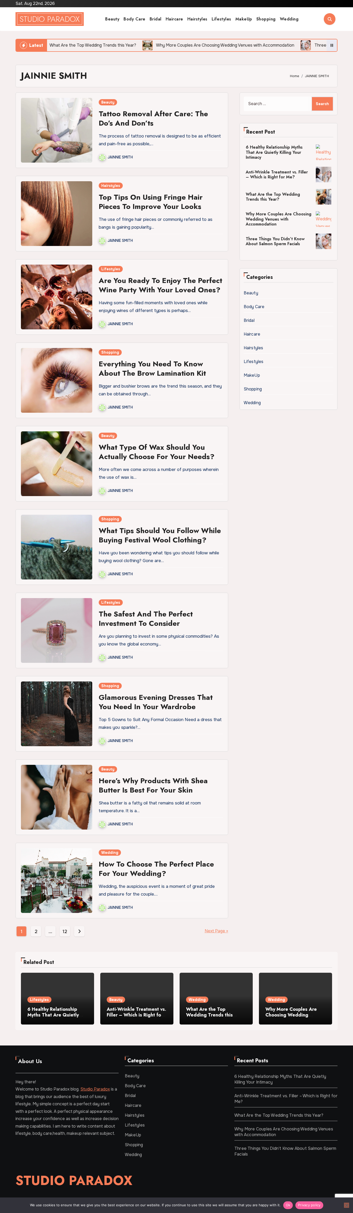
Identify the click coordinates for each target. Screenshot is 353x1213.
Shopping (266, 19)
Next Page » (216, 931)
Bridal (156, 19)
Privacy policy (309, 1205)
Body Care (134, 19)
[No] (346, 1205)
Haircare (174, 19)
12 (65, 931)
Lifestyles (221, 19)
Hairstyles (197, 19)
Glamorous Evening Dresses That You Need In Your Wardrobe (156, 702)
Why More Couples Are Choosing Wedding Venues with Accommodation (278, 219)
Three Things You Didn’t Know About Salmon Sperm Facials (275, 241)
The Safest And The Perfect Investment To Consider (146, 619)
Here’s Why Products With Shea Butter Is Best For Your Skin (153, 785)
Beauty (112, 19)
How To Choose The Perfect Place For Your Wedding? (156, 869)
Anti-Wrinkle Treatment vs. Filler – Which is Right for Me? (277, 174)
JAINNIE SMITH (120, 157)
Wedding (289, 19)
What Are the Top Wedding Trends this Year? (273, 196)
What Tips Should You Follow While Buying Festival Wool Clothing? (160, 535)
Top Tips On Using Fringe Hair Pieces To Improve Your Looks (151, 202)
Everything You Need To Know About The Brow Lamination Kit (152, 369)
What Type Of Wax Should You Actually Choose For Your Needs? (156, 452)
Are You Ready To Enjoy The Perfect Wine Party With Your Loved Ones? (160, 285)
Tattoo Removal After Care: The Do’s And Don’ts (153, 118)
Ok (288, 1205)
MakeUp (243, 19)
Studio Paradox (50, 19)
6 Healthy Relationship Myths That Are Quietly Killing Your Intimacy (274, 152)
